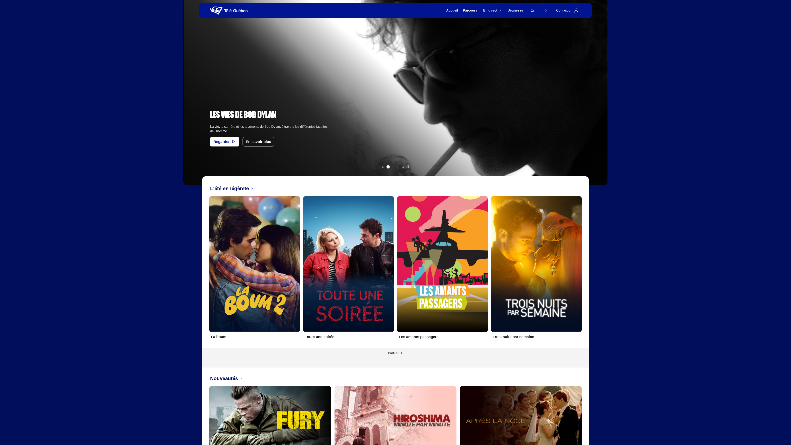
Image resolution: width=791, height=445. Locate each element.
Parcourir (470, 10)
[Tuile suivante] (585, 271)
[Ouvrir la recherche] (532, 10)
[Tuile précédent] (206, 271)
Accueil (452, 10)
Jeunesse (515, 10)
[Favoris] (545, 10)
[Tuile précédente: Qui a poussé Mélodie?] (189, 98)
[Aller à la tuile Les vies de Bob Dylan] (388, 167)
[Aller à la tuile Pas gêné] (393, 167)
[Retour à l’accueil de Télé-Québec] (228, 10)
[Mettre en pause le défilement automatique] (408, 167)
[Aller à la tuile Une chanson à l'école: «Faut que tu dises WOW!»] (403, 167)
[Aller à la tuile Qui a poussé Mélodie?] (383, 167)
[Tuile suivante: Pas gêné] (602, 98)
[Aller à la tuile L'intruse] (398, 167)
